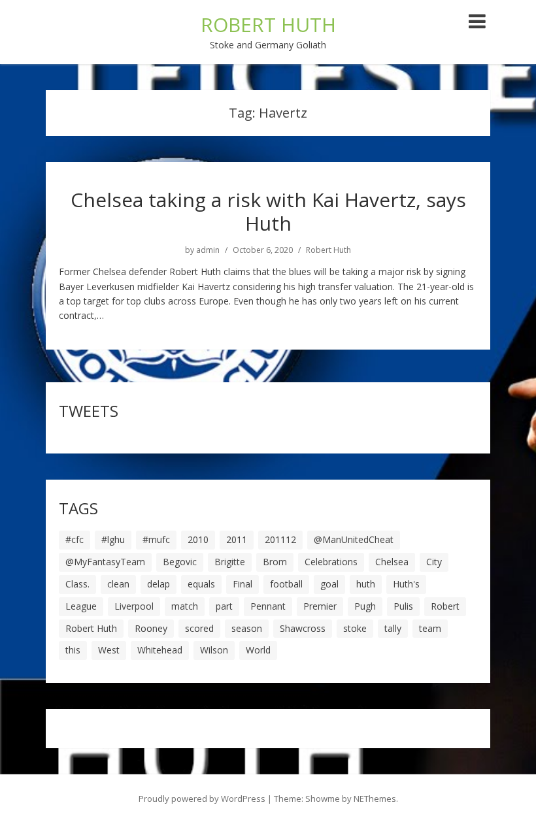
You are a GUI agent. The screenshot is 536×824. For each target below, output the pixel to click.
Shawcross (303, 628)
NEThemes (375, 798)
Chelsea (392, 561)
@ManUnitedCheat (354, 539)
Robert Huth (328, 250)
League (81, 606)
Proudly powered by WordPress (202, 798)
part (224, 606)
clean (118, 584)
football (286, 584)
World (258, 650)
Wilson (214, 650)
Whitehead (159, 650)
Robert (445, 606)
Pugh (365, 606)
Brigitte (229, 561)
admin (208, 250)
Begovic (180, 561)
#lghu (113, 539)
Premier (320, 606)
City (434, 561)
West (109, 650)
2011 (236, 539)
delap (158, 584)
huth (365, 584)
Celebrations (331, 561)
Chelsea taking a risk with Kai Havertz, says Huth (268, 211)
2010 (198, 539)
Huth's (406, 584)
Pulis (403, 606)
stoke (355, 628)
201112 (280, 539)
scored (199, 628)
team (430, 628)
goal (329, 584)
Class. (77, 584)
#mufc (156, 539)
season (246, 628)
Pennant (268, 606)
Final (242, 584)
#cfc (74, 539)
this (72, 650)
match (184, 606)
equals (201, 584)
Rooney (151, 628)
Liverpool (134, 606)
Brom (275, 561)
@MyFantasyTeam (105, 561)
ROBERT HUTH (268, 24)
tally (392, 628)
